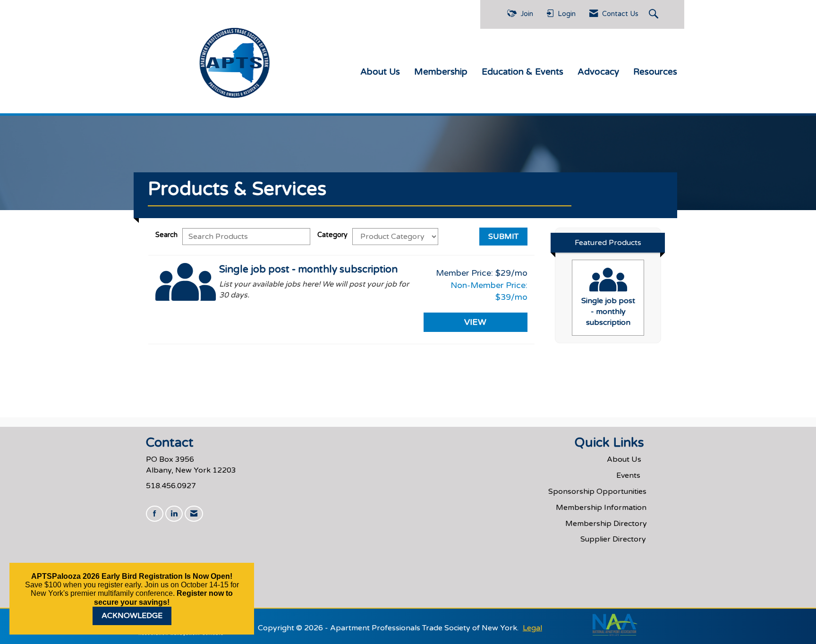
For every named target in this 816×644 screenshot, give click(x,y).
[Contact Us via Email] (194, 514)
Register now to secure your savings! (163, 597)
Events (628, 475)
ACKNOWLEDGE (132, 615)
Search (166, 235)
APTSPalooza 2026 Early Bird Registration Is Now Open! (131, 576)
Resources (655, 72)
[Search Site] (655, 14)
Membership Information (601, 507)
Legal (532, 628)
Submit (503, 236)
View (475, 322)
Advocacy (598, 72)
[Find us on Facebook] (154, 514)
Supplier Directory (613, 539)
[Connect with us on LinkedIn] (174, 514)
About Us (380, 72)
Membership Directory (606, 523)
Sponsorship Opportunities (597, 491)
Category (332, 235)
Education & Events (522, 72)
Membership (441, 72)
